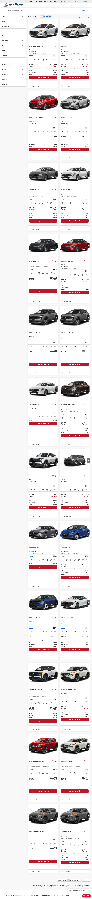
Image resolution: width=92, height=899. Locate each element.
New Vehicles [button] (40, 5)
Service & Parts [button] (75, 5)
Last (78, 880)
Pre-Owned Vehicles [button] (51, 5)
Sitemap (27, 895)
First (60, 880)
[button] (56, 30)
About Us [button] (84, 5)
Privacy (31, 895)
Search (83, 10)
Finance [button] (61, 5)
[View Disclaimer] (55, 59)
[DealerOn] (8, 895)
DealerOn (23, 895)
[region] (43, 72)
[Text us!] (86, 896)
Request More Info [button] (43, 77)
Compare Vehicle (36, 86)
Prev (65, 880)
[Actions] (55, 46)
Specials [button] (67, 5)
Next (73, 880)
